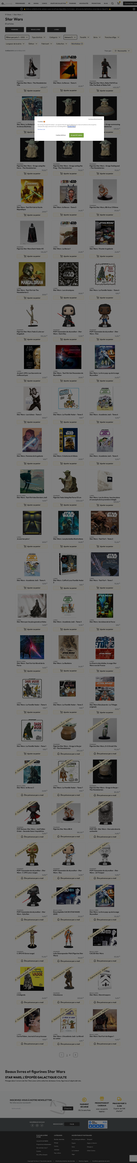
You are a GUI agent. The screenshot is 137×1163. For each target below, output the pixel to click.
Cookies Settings (61, 135)
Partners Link (41, 129)
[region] (69, 128)
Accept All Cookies (76, 135)
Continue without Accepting (95, 119)
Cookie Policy (71, 126)
